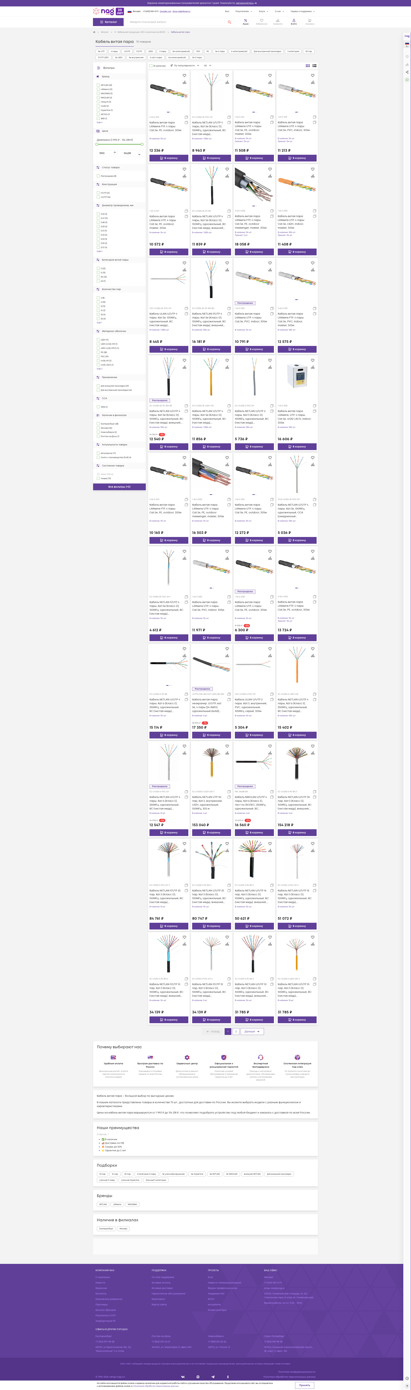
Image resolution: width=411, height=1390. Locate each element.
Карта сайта (159, 1304)
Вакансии (101, 1288)
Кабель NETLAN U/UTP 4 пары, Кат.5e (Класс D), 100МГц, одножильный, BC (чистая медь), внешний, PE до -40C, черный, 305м (209, 222)
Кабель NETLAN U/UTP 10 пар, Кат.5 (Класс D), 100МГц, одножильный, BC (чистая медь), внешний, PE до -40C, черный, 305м (252, 990)
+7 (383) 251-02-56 (217, 1341)
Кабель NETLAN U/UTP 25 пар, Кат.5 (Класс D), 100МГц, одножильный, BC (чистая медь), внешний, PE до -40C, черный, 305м (209, 896)
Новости (100, 1282)
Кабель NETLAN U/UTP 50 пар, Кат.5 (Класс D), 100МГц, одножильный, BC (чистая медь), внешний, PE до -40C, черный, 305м (294, 803)
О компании (103, 1277)
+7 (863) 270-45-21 (161, 1341)
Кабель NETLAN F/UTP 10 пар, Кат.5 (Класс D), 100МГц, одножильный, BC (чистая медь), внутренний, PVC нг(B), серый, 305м (209, 990)
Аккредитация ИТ (106, 1321)
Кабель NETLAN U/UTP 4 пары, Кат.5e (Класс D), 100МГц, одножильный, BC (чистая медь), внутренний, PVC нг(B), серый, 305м (209, 128)
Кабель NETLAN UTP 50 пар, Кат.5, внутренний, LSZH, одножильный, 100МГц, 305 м (207, 802)
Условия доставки (162, 1288)
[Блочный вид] (307, 65)
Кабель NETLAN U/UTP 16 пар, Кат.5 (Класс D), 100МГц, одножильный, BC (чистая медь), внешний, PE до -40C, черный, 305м (252, 896)
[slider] (96, 144)
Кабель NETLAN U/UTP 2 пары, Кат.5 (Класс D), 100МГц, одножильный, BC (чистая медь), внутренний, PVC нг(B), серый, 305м (252, 417)
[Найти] (230, 22)
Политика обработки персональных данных (289, 1376)
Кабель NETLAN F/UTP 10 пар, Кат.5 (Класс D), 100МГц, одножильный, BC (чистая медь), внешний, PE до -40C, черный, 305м (166, 990)
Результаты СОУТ (106, 1315)
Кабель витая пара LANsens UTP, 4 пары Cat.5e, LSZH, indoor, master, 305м (291, 222)
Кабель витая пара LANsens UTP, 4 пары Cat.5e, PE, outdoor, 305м (251, 508)
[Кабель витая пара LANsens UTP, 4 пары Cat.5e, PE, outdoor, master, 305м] (168, 185)
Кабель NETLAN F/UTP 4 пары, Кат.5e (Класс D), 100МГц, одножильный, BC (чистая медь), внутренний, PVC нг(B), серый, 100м (166, 608)
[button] (205, 3)
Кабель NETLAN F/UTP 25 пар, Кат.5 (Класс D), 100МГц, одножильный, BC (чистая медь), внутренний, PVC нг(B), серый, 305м (166, 896)
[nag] (228, 1377)
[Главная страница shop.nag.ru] (108, 11)
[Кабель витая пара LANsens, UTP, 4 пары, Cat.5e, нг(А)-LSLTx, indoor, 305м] (297, 376)
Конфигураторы (217, 1310)
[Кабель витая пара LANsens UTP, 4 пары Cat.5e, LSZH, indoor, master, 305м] (297, 185)
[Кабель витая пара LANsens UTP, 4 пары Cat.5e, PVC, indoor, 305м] (254, 278)
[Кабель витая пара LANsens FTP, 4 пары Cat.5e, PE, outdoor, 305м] (168, 473)
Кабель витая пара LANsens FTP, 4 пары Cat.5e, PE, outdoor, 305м (165, 126)
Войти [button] (294, 24)
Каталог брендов (106, 1310)
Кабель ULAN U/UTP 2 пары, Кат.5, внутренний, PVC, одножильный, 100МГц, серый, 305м (251, 705)
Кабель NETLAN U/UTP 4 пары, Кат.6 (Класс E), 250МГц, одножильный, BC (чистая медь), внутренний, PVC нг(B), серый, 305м (164, 803)
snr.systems (214, 1304)
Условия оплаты (161, 1282)
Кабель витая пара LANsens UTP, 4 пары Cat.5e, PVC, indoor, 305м (294, 126)
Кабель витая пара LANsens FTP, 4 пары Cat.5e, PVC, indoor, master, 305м (291, 319)
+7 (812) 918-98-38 (273, 1341)
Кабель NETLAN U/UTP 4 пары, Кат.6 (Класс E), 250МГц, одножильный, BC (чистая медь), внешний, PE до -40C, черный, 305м (164, 705)
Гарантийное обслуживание (168, 1293)
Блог (227, 11)
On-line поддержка (163, 1277)
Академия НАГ (216, 1293)
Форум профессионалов (222, 1288)
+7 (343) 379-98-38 (105, 1341)
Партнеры (102, 1304)
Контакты (101, 1293)
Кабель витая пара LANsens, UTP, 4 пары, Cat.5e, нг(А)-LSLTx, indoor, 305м (294, 417)
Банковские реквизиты (109, 1299)
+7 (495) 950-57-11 (150, 11)
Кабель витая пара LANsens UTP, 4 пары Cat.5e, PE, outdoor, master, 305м (248, 128)
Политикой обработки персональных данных (156, 1386)
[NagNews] (213, 1377)
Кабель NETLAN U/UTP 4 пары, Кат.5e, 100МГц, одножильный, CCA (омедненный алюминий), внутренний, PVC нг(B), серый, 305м (294, 510)
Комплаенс (158, 1299)
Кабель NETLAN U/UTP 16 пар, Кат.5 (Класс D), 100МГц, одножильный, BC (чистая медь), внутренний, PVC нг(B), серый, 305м (294, 896)
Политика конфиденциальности (296, 1371)
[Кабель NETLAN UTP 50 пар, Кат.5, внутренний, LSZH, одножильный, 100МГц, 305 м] (211, 762)
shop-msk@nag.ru (181, 11)
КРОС (211, 1299)
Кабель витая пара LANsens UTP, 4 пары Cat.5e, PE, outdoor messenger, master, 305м (208, 510)
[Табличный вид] (314, 65)
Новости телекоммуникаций (224, 1282)
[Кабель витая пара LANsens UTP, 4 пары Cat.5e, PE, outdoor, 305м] (254, 567)
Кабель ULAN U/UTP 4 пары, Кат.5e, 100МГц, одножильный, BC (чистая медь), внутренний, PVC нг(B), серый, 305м (164, 319)
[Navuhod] (198, 1377)
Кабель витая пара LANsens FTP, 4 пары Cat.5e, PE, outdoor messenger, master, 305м (251, 222)
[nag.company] (183, 1377)
